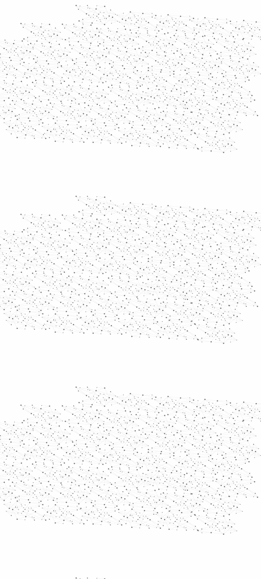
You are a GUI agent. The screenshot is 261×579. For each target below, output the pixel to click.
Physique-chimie (63, 138)
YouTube (209, 538)
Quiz (49, 179)
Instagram (205, 538)
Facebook (196, 538)
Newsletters (122, 45)
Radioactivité (59, 121)
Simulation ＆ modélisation (141, 72)
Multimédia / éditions (118, 49)
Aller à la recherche (210, 19)
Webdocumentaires (63, 196)
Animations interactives (56, 77)
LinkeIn (214, 538)
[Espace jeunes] (79, 34)
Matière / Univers (63, 155)
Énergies (55, 97)
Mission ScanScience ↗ (60, 231)
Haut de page (251, 499)
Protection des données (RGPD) (85, 538)
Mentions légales (51, 538)
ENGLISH (215, 8)
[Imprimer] (94, 121)
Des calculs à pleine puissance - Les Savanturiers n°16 (123, 307)
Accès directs (189, 8)
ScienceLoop (58, 205)
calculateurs (120, 326)
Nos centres (156, 8)
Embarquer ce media (206, 248)
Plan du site (116, 538)
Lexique (170, 538)
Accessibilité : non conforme (144, 538)
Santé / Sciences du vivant (63, 147)
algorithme (142, 326)
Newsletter (186, 538)
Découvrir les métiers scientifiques (165, 49)
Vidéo (90, 72)
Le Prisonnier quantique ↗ (58, 216)
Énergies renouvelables (60, 112)
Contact (168, 45)
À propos (62, 8)
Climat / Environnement (61, 129)
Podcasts (54, 188)
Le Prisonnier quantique (237, 44)
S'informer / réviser (84, 49)
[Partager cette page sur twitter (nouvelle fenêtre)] (115, 126)
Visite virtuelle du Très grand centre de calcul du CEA (123, 311)
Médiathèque (185, 45)
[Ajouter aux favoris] (113, 121)
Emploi (172, 8)
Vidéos (86, 66)
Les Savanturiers (115, 72)
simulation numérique (127, 332)
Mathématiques (202, 72)
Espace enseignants (146, 45)
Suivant (212, 513)
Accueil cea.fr (206, 45)
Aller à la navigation (188, 19)
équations (163, 326)
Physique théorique (181, 72)
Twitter (201, 538)
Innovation (119, 8)
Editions (52, 170)
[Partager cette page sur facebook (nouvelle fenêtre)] (156, 121)
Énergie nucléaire (64, 103)
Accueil (56, 66)
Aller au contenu (168, 19)
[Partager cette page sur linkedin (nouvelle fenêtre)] (173, 126)
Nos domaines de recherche (90, 8)
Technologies (59, 162)
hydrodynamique (188, 326)
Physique (164, 72)
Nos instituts (137, 8)
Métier (99, 72)
